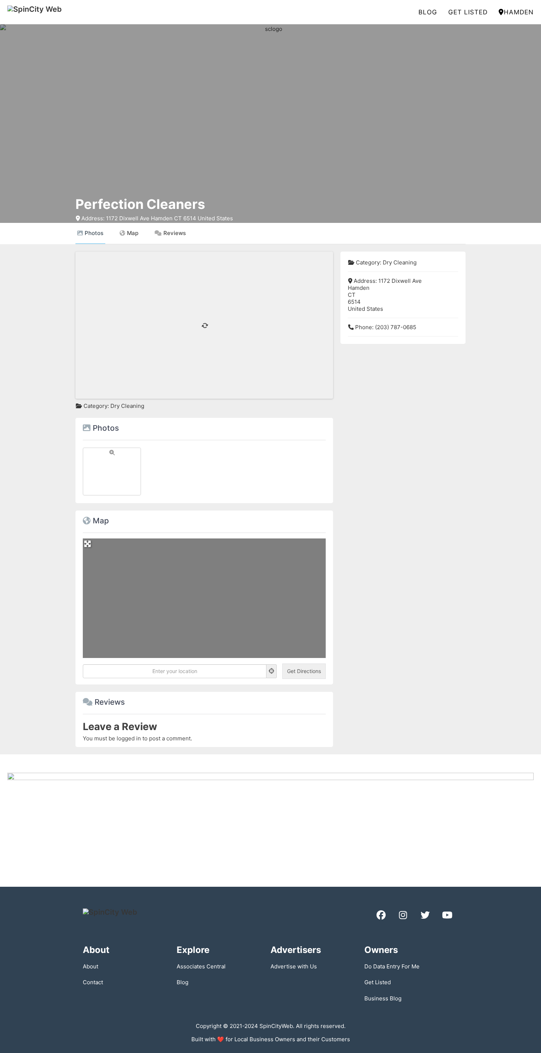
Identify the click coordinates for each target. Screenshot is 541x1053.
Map (132, 233)
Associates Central (201, 966)
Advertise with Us (293, 966)
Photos (94, 233)
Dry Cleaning (127, 405)
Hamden (519, 12)
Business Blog (383, 998)
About (90, 966)
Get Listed (468, 12)
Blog (427, 12)
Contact (93, 982)
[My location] (271, 671)
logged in (129, 738)
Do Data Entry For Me (392, 966)
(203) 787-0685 (395, 327)
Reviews (174, 233)
